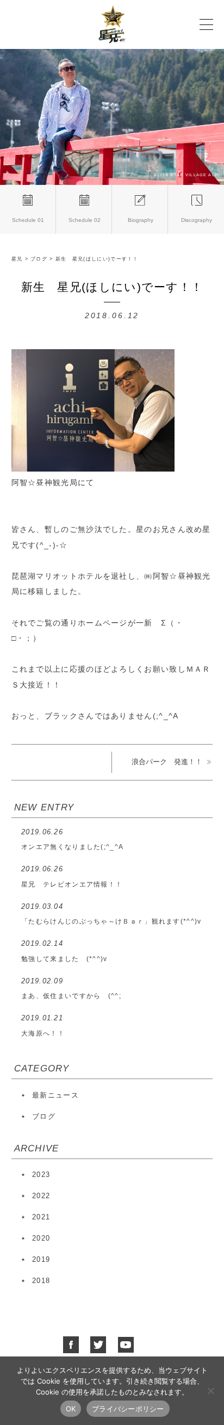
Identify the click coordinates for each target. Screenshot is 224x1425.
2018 (41, 1281)
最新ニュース (55, 1095)
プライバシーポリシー (128, 1408)
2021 (41, 1217)
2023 (41, 1174)
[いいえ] (210, 1390)
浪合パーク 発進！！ (167, 762)
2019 (41, 1259)
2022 (41, 1196)
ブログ (43, 1116)
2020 (41, 1238)
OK (71, 1408)
